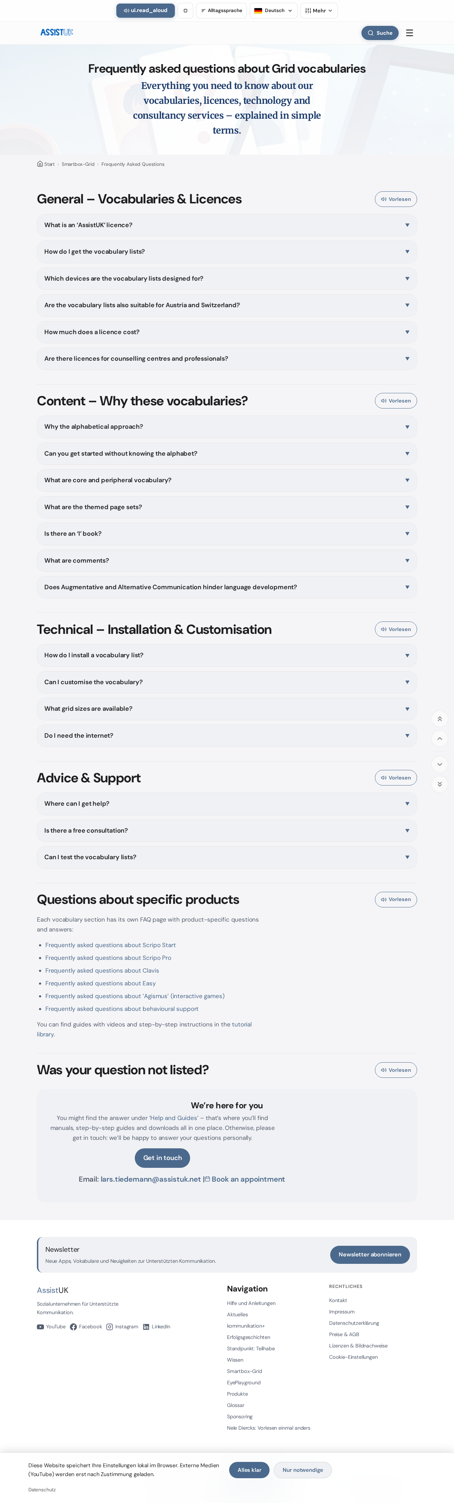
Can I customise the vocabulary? (93, 682)
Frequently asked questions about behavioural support (122, 1009)
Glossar (235, 1405)
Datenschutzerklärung (354, 1323)
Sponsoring (240, 1416)
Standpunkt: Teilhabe (251, 1348)
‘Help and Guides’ (174, 1118)
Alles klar (249, 1470)
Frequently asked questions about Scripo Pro (108, 958)
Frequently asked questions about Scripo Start (110, 945)
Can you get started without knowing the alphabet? (120, 453)
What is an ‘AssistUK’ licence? (88, 225)
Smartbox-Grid (78, 164)
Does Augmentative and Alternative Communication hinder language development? (170, 587)
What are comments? (76, 560)
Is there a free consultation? (86, 830)
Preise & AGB (344, 1334)
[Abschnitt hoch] (439, 738)
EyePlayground (244, 1382)
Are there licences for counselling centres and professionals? (136, 358)
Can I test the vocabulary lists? (90, 857)
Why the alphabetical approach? (93, 426)
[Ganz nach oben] (439, 718)
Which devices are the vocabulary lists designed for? (123, 278)
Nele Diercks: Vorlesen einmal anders (268, 1428)
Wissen (235, 1360)
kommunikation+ (246, 1326)
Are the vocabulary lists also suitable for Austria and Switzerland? (142, 305)
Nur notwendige (303, 1470)
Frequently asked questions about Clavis (102, 970)
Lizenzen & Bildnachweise (358, 1345)
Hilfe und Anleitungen (251, 1303)
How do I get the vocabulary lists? (94, 251)
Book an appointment (248, 1179)
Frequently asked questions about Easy (100, 983)
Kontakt (338, 1300)
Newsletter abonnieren (370, 1254)
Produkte (237, 1394)
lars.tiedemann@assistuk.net (151, 1179)
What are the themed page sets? (93, 507)
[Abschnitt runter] (439, 764)
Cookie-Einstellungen (353, 1357)
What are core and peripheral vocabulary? (107, 480)
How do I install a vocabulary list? (93, 655)
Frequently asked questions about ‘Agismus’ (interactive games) (134, 996)
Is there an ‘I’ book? (72, 533)
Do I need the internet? (78, 735)
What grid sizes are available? (88, 708)
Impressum (341, 1311)
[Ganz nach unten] (439, 784)
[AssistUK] (57, 33)
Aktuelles (237, 1314)
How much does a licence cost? (91, 332)
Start (49, 164)
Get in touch (162, 1157)
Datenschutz (42, 1490)
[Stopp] (185, 10)
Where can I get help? (76, 803)
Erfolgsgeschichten (248, 1337)
